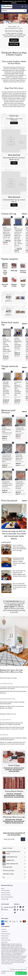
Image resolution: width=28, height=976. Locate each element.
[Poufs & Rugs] (14, 757)
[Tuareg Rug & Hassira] (14, 783)
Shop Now (14, 40)
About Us (3, 929)
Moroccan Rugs (5, 890)
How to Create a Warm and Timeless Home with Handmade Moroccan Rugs (19, 547)
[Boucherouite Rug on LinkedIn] (23, 910)
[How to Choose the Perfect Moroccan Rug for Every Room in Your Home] (6, 588)
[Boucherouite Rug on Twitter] (23, 907)
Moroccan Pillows (6, 895)
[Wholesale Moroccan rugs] (14, 809)
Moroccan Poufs (5, 892)
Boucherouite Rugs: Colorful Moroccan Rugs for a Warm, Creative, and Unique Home (19, 561)
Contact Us (4, 931)
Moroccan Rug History (7, 897)
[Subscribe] (23, 839)
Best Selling (14, 44)
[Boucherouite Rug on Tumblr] (20, 910)
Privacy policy (5, 936)
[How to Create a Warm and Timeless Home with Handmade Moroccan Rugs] (6, 549)
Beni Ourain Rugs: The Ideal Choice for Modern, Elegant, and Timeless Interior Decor (19, 573)
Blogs (2, 888)
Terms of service (5, 933)
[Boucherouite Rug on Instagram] (15, 907)
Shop (14, 163)
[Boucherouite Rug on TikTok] (17, 910)
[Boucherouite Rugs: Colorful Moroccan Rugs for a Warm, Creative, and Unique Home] (6, 562)
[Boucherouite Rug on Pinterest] (15, 910)
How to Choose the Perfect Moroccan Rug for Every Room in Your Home (19, 586)
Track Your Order (5, 940)
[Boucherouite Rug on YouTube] (20, 907)
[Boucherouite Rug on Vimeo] (15, 912)
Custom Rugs (4, 899)
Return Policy (4, 938)
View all (24, 214)
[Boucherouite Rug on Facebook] (17, 907)
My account (4, 942)
